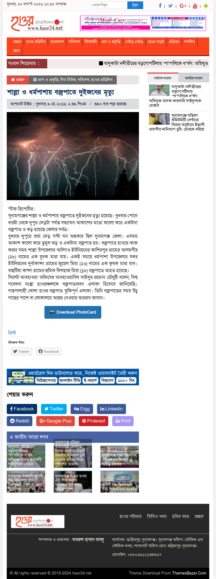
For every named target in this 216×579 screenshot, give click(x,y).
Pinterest (95, 421)
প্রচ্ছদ (17, 41)
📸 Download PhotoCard (73, 312)
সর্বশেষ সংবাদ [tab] (162, 78)
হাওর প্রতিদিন (36, 41)
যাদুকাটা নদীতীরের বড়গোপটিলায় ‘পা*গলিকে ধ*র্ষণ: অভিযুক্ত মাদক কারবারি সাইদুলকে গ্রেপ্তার (24, 455)
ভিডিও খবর (156, 516)
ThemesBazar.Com (189, 573)
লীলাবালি (91, 41)
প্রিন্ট (12, 333)
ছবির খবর (180, 516)
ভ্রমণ (16, 50)
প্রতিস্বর (174, 41)
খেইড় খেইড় (134, 41)
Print (125, 421)
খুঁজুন (135, 5)
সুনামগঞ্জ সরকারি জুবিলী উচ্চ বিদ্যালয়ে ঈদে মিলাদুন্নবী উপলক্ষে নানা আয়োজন (25, 482)
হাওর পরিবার (130, 516)
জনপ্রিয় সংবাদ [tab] (193, 78)
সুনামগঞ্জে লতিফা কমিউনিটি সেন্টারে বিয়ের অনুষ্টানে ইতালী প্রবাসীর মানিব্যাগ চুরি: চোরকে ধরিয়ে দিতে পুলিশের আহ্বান (70, 453)
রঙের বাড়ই (156, 41)
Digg (84, 409)
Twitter (56, 409)
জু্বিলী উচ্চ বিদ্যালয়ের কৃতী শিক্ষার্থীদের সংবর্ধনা (119, 487)
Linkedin (113, 409)
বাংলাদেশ (57, 41)
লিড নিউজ (68, 79)
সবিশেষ (74, 41)
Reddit (22, 421)
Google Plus (58, 421)
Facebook (23, 409)
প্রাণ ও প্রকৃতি (111, 41)
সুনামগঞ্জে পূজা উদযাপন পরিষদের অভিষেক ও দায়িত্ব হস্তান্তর (119, 460)
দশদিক (189, 41)
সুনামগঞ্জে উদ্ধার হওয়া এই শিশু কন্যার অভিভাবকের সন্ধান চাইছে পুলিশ (71, 482)
